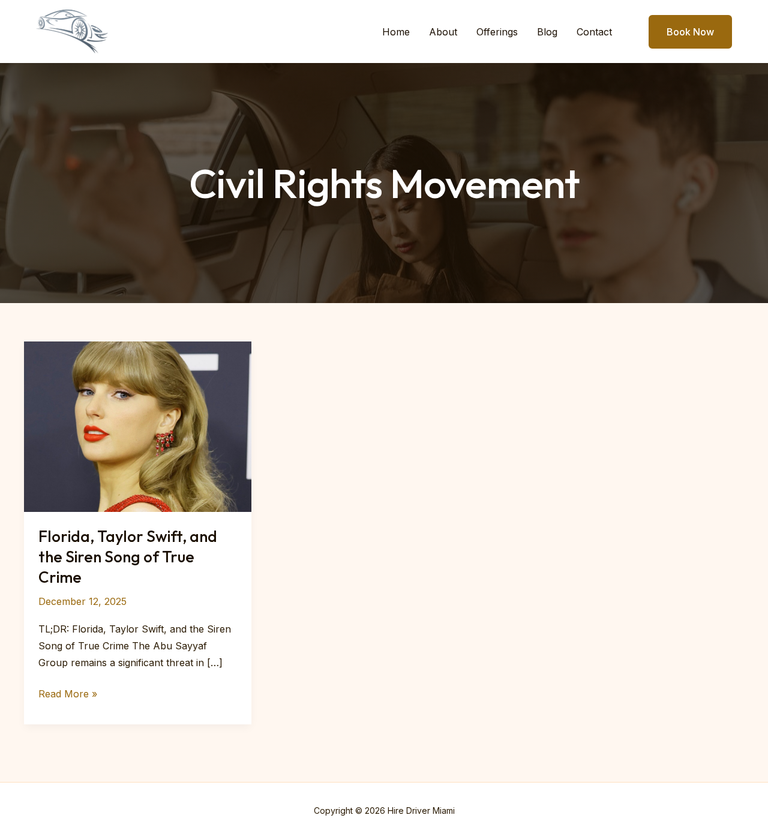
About (443, 32)
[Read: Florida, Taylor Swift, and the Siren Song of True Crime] (137, 425)
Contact (594, 32)
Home (396, 32)
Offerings (497, 32)
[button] (683, 32)
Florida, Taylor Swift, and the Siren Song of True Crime (127, 556)
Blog (547, 32)
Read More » (67, 694)
